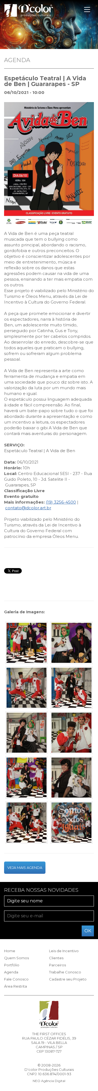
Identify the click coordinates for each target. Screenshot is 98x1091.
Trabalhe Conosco (65, 972)
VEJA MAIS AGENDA (24, 867)
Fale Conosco (16, 979)
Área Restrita (15, 986)
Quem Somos (16, 958)
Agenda (11, 972)
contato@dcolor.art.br (28, 507)
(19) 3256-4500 (61, 502)
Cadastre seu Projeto (68, 979)
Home (9, 951)
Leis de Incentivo (64, 951)
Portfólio (11, 965)
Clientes (56, 958)
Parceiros (57, 965)
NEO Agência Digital (49, 1081)
